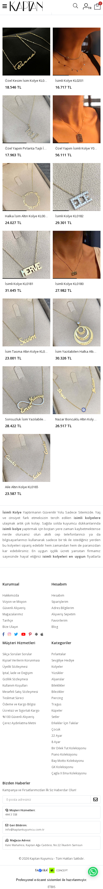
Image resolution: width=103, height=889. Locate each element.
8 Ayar (56, 742)
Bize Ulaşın (10, 627)
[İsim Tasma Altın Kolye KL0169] (26, 322)
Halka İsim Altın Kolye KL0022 (26, 216)
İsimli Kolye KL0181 (19, 283)
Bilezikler (58, 692)
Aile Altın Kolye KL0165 (21, 487)
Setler (56, 717)
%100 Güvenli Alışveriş (18, 717)
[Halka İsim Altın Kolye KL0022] (26, 187)
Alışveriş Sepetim (64, 614)
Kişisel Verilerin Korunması (21, 660)
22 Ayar (57, 735)
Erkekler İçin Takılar (65, 723)
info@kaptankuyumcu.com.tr (24, 829)
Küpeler (57, 710)
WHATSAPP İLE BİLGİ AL (93, 871)
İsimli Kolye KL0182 (69, 216)
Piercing (57, 698)
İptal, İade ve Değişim (17, 673)
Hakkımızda (10, 595)
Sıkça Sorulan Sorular (17, 654)
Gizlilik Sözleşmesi (15, 679)
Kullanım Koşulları (15, 685)
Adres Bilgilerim (63, 608)
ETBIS (51, 887)
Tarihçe (7, 620)
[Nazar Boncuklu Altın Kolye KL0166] (76, 390)
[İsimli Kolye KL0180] (76, 255)
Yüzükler (58, 673)
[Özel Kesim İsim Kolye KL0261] (26, 52)
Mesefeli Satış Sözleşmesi (20, 692)
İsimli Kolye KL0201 (69, 80)
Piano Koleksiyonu (64, 754)
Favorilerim (60, 620)
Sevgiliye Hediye (63, 660)
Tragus (56, 704)
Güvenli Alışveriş (14, 608)
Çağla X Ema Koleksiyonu (69, 773)
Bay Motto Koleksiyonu (68, 761)
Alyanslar (58, 679)
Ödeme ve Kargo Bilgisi (19, 704)
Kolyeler (57, 666)
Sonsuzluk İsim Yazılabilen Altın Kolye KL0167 (39, 419)
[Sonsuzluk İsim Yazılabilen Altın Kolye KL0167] (26, 390)
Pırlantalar (59, 654)
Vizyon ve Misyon (14, 602)
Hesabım (58, 595)
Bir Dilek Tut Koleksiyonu (69, 748)
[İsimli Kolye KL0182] (76, 187)
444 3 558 (11, 814)
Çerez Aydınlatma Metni (19, 723)
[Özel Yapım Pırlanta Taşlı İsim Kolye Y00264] (26, 119)
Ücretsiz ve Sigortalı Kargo (21, 710)
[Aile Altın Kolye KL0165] (26, 458)
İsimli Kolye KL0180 (69, 283)
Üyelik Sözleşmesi (15, 666)
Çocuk (56, 729)
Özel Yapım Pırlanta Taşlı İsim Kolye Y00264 (37, 148)
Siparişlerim (60, 602)
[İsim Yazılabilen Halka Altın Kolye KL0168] (76, 322)
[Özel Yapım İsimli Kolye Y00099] (76, 119)
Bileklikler (58, 685)
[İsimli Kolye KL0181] (26, 255)
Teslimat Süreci (13, 698)
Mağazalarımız (12, 614)
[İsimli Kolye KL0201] (76, 52)
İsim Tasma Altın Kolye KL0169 (27, 351)
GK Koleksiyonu (62, 767)
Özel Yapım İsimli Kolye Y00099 (78, 148)
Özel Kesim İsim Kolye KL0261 (27, 80)
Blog (55, 627)
